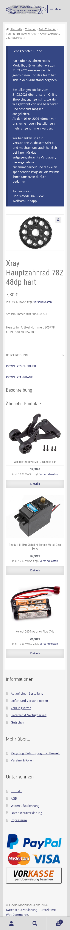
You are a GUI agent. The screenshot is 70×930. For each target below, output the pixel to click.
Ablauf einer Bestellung (27, 693)
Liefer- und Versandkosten (29, 701)
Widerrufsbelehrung (25, 806)
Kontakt (16, 791)
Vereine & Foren (22, 760)
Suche (35, 923)
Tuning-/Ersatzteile (18, 33)
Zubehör (30, 29)
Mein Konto (11, 923)
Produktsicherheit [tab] (21, 366)
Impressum (19, 820)
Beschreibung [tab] (17, 355)
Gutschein (18, 722)
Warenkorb (54, 920)
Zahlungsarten (21, 708)
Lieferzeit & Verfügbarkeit (28, 715)
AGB (14, 798)
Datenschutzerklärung (26, 813)
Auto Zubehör (47, 29)
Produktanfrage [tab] (19, 377)
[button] (58, 220)
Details (35, 484)
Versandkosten (42, 302)
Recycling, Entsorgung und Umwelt (35, 753)
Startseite (16, 29)
